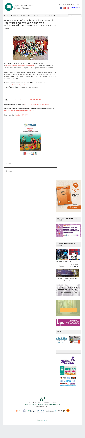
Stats (47, 420)
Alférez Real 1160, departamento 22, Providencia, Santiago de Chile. (43, 404)
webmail (40, 420)
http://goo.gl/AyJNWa (22, 115)
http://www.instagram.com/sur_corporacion (36, 104)
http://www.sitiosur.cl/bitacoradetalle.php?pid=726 (19, 65)
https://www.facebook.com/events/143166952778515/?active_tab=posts (29, 100)
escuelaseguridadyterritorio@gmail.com (15, 85)
